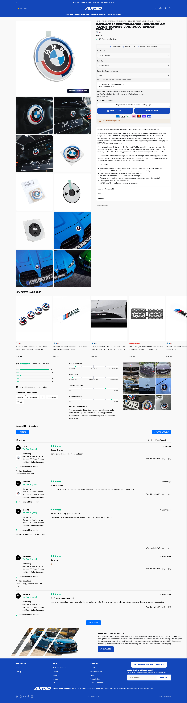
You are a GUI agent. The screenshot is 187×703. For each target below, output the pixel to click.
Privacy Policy (95, 679)
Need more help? (102, 205)
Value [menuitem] (19, 402)
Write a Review (163, 432)
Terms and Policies (165, 696)
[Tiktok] (28, 696)
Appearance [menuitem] (32, 397)
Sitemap (18, 671)
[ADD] (49, 338)
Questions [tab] (33, 426)
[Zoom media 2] (34, 115)
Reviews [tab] (21, 426)
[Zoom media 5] (72, 153)
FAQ (54, 683)
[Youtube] (24, 696)
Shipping (56, 675)
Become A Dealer (96, 671)
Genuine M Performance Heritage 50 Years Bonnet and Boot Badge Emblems (33, 459)
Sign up (163, 677)
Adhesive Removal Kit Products (114, 21)
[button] (34, 369)
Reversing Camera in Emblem (107, 71)
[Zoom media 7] (72, 192)
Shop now (105, 649)
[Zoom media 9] (72, 230)
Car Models (101, 51)
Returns (55, 679)
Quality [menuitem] (20, 397)
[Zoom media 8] (34, 230)
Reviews (19, 668)
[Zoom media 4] (34, 153)
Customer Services (59, 668)
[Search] (155, 8)
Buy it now (152, 110)
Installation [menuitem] (52, 397)
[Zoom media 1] (53, 58)
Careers (92, 675)
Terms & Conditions (97, 683)
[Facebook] (17, 696)
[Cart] (170, 8)
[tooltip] (86, 406)
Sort (150, 440)
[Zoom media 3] (72, 115)
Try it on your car (78, 91)
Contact (55, 671)
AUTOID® (96, 696)
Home (98, 21)
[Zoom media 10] (34, 268)
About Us (93, 668)
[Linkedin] (32, 696)
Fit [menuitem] (42, 397)
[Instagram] (20, 696)
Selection (100, 61)
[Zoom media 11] (72, 268)
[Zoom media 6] (34, 192)
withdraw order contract (149, 664)
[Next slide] (169, 326)
